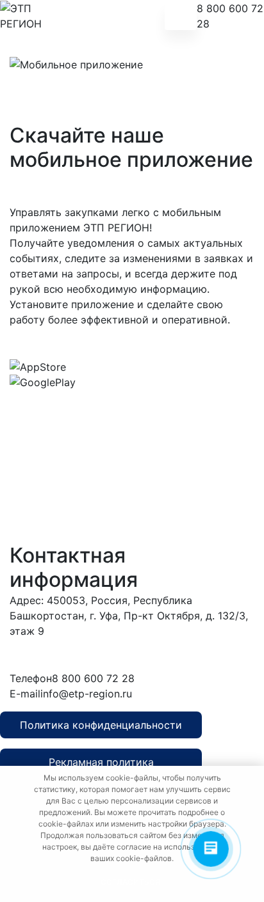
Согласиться (130, 882)
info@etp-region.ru (86, 693)
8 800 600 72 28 (230, 16)
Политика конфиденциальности (101, 725)
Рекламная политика (101, 762)
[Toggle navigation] (181, 16)
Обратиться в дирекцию (166, 654)
